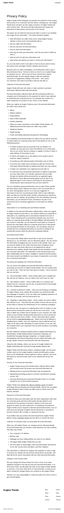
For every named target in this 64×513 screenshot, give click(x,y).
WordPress (58, 509)
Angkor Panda (8, 2)
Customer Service (23, 418)
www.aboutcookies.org (25, 319)
